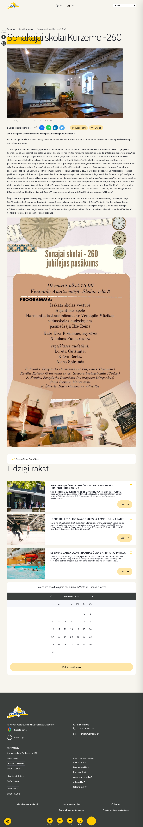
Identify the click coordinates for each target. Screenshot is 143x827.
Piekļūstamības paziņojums (116, 810)
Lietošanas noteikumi (27, 804)
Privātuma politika (71, 804)
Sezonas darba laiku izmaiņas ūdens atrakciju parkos (88, 552)
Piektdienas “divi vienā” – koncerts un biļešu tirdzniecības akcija (81, 487)
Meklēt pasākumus (71, 667)
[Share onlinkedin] (55, 127)
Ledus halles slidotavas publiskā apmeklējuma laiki (87, 519)
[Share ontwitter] (62, 127)
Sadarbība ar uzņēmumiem (71, 810)
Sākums (11, 29)
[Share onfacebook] (42, 127)
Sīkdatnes (115, 804)
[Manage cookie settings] (7, 821)
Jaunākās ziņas (26, 29)
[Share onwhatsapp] (48, 127)
